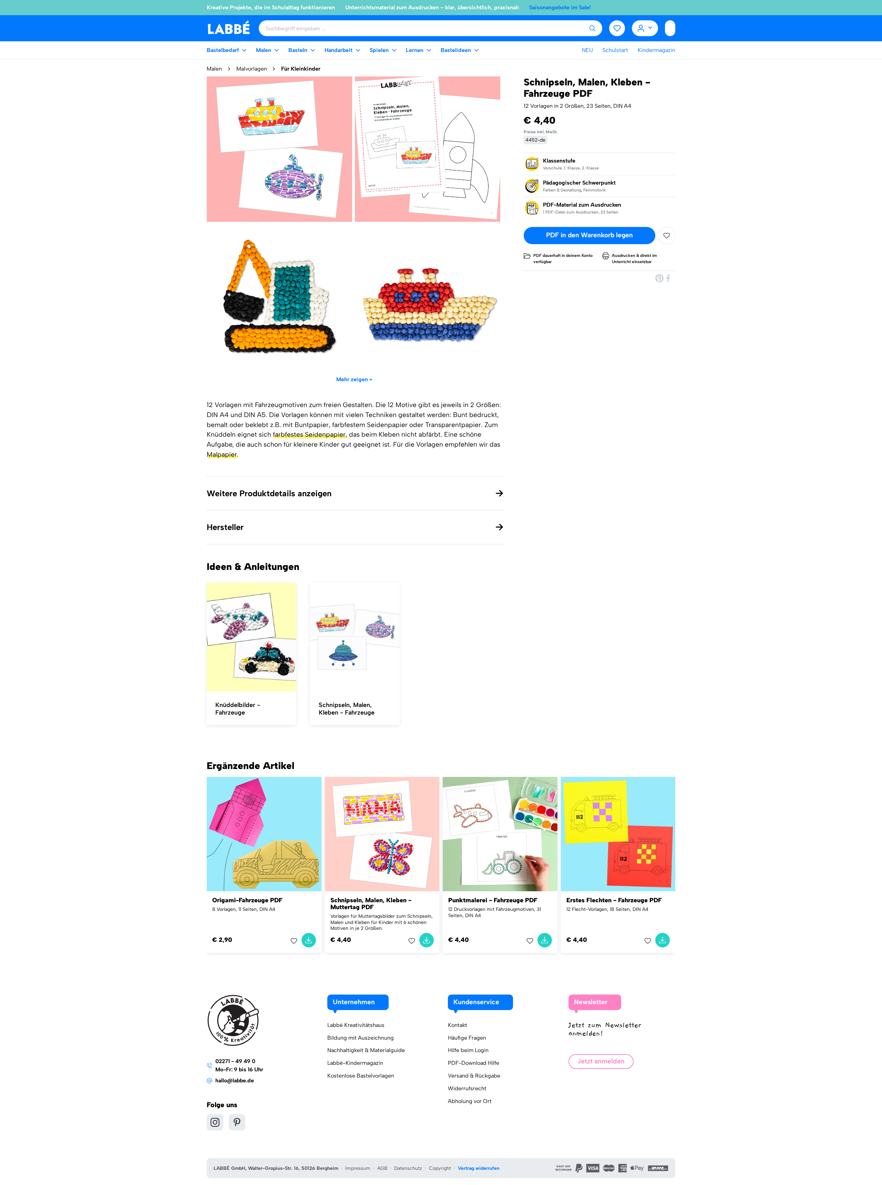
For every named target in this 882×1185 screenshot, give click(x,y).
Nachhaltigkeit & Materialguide (366, 1050)
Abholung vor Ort (470, 1101)
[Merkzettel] (617, 28)
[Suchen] (592, 28)
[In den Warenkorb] (308, 940)
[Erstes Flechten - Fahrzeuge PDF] (618, 834)
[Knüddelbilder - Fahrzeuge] (251, 637)
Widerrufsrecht (467, 1088)
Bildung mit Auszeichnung (360, 1038)
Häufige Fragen (467, 1038)
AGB (382, 1168)
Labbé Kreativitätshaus (355, 1025)
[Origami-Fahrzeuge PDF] (264, 834)
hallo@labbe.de (234, 1080)
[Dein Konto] (645, 28)
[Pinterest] (659, 278)
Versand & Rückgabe (474, 1075)
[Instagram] (215, 1122)
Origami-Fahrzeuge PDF (247, 900)
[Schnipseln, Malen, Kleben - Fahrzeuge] (354, 637)
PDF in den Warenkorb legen (589, 235)
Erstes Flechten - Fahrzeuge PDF (614, 900)
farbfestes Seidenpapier (309, 434)
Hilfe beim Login (468, 1050)
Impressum (357, 1168)
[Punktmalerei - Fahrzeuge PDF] (500, 834)
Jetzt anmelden (601, 1061)
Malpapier (222, 454)
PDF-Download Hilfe (473, 1063)
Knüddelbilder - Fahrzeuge (237, 708)
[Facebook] (669, 278)
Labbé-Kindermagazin (355, 1063)
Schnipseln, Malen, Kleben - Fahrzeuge (347, 708)
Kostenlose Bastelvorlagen (360, 1075)
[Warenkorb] (670, 28)
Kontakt (457, 1025)
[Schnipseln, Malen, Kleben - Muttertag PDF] (382, 834)
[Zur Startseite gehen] (228, 27)
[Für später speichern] (666, 235)
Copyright (440, 1168)
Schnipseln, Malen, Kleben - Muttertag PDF (370, 904)
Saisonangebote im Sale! (560, 7)
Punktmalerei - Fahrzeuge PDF (492, 900)
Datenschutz (408, 1168)
